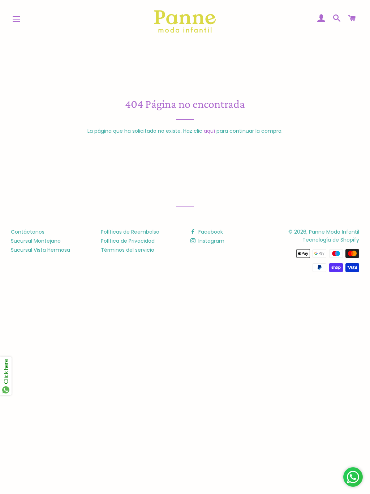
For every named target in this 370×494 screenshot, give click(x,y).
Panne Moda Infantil (334, 231)
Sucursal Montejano (36, 240)
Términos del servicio (127, 250)
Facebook (210, 231)
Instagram (210, 240)
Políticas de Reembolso (130, 231)
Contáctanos (27, 231)
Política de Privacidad (128, 240)
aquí (209, 131)
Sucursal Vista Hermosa (40, 250)
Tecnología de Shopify (330, 239)
